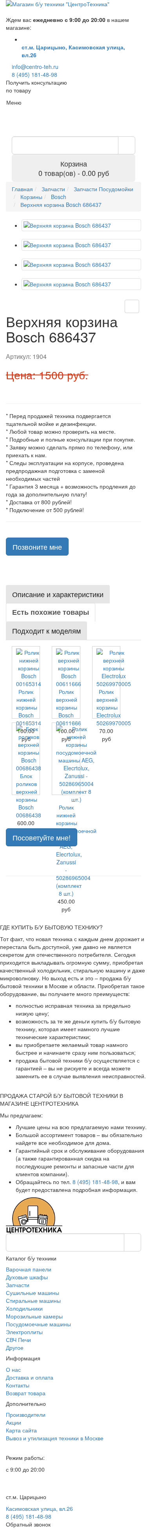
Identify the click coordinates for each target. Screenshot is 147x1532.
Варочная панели (28, 1269)
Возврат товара (25, 1393)
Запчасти (17, 1285)
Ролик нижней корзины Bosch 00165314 (28, 707)
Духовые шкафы (27, 1277)
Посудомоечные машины (38, 1324)
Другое (15, 1347)
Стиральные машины (33, 1300)
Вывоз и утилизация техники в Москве (54, 1438)
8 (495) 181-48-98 (34, 74)
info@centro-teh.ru (35, 67)
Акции (13, 1422)
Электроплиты (24, 1332)
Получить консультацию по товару (36, 86)
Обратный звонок (28, 1524)
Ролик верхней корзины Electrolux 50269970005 (113, 707)
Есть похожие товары (50, 612)
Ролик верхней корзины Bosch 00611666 (68, 707)
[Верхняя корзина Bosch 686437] (81, 225)
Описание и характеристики (57, 594)
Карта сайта (21, 1430)
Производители (25, 1414)
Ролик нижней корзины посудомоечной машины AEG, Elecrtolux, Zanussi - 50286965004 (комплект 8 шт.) (76, 850)
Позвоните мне (37, 546)
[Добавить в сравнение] (132, 306)
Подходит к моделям (46, 630)
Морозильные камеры (34, 1316)
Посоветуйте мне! (42, 837)
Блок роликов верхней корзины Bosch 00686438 (28, 795)
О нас (13, 1369)
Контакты (17, 1385)
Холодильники (24, 1308)
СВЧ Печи (18, 1340)
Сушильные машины (32, 1293)
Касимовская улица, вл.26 (39, 1508)
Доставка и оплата (29, 1377)
